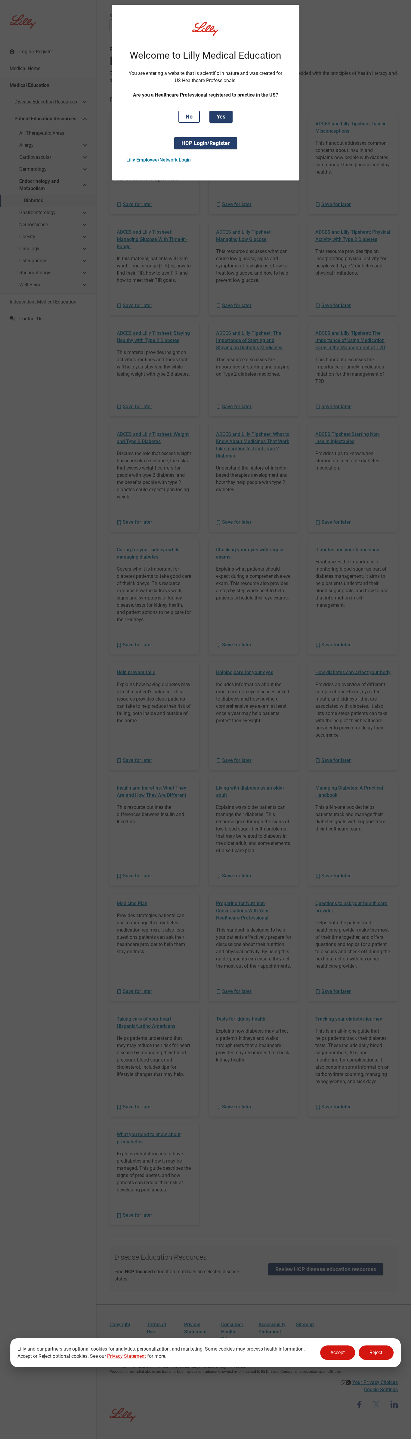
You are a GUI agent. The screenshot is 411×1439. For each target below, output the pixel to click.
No (189, 116)
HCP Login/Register (205, 143)
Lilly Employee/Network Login (158, 160)
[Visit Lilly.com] (205, 32)
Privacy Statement (126, 1356)
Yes (221, 116)
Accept (337, 1352)
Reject (375, 1352)
